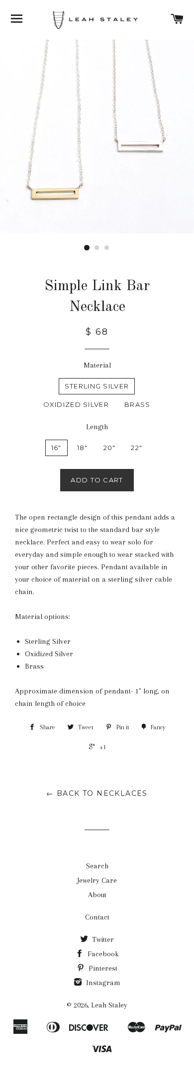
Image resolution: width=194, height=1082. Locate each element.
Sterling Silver (97, 386)
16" (56, 448)
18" (82, 448)
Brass (137, 404)
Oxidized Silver (76, 404)
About (97, 894)
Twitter (102, 939)
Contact (97, 917)
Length (97, 426)
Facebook (102, 953)
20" (109, 448)
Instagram (102, 982)
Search (97, 865)
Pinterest (102, 968)
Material (97, 365)
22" (136, 448)
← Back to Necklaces (97, 793)
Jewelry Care (97, 880)
